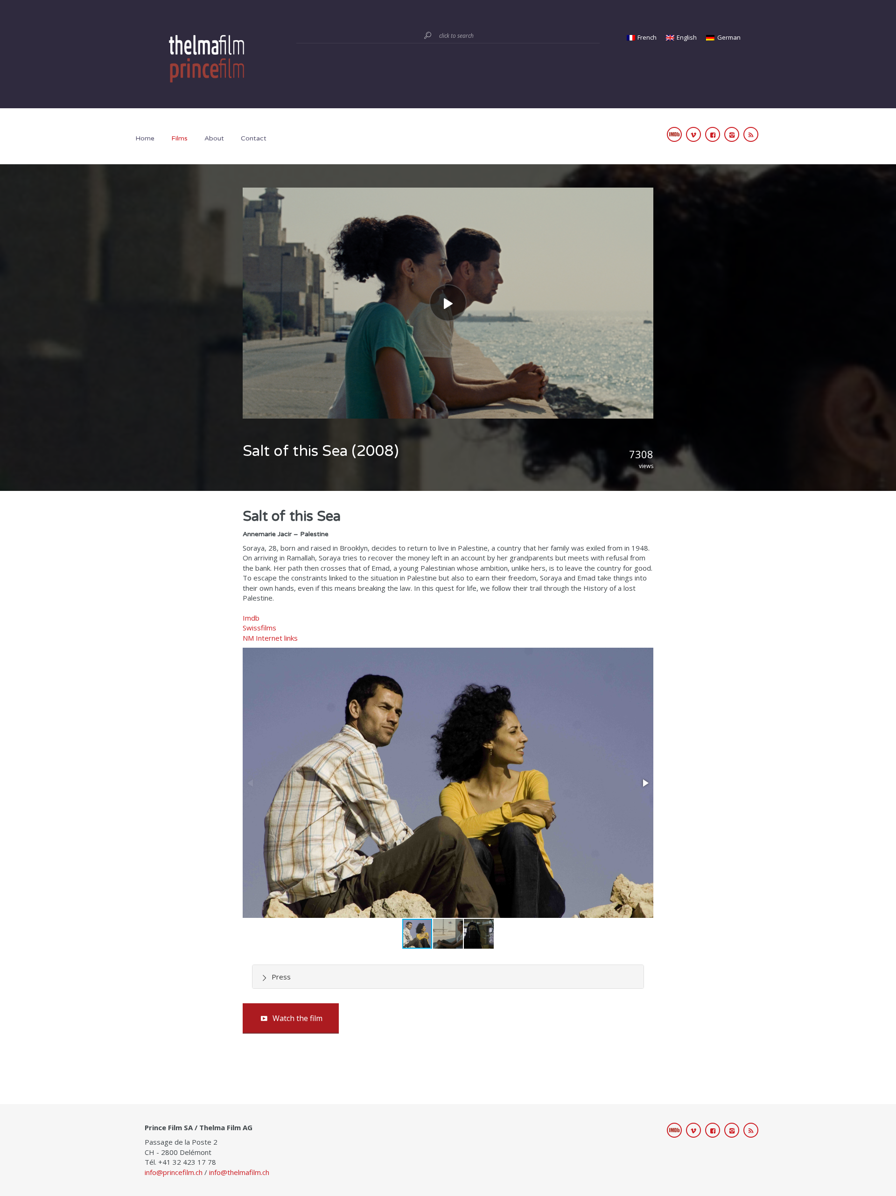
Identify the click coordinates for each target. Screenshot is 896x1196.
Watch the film (297, 1018)
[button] (644, 783)
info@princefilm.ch (174, 1172)
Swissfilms (259, 627)
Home (144, 138)
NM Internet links (270, 638)
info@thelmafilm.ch (239, 1172)
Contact (253, 138)
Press (281, 976)
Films (179, 138)
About (214, 138)
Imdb (251, 617)
